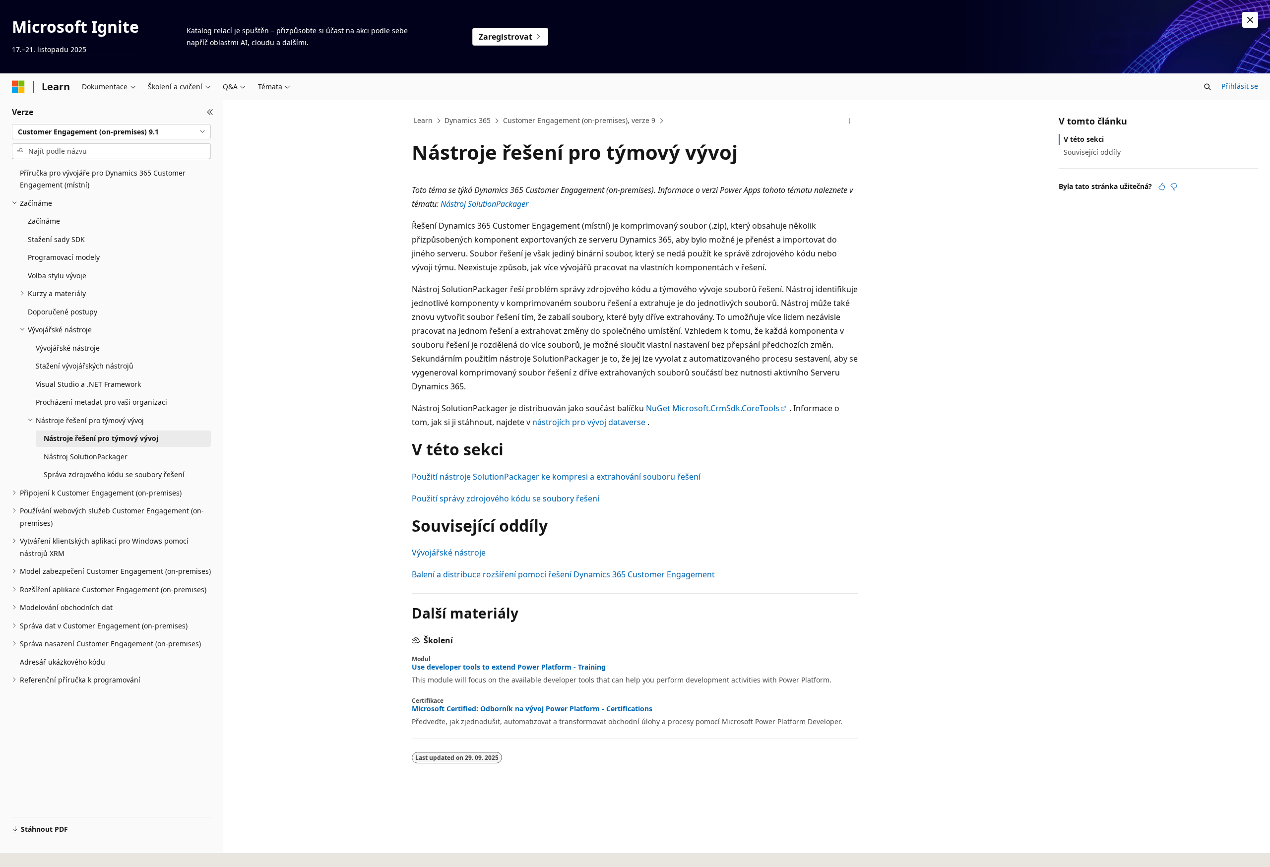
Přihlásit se (1239, 86)
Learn (423, 120)
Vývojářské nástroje (449, 552)
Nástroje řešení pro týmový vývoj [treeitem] (101, 438)
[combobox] (111, 132)
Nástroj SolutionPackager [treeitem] (85, 456)
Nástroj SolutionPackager (484, 203)
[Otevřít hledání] (1207, 87)
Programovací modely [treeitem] (64, 257)
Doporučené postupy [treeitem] (62, 311)
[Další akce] (849, 121)
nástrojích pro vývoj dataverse (588, 422)
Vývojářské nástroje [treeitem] (68, 348)
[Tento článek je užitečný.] (1162, 186)
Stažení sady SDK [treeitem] (56, 239)
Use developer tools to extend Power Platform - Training (509, 667)
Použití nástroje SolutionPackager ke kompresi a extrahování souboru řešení (556, 476)
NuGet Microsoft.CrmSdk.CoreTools (712, 408)
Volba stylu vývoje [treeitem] (57, 275)
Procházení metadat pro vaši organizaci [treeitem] (101, 402)
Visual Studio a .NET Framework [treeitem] (88, 384)
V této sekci (1084, 139)
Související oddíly (1092, 152)
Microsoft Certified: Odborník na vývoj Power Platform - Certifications (532, 708)
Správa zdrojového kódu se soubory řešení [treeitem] (114, 474)
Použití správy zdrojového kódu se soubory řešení (505, 498)
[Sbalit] (210, 112)
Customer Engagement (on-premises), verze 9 (579, 120)
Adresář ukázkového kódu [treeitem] (62, 662)
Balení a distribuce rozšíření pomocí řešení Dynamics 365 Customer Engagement (563, 574)
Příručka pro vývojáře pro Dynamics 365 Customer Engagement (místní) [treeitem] (103, 179)
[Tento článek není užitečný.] (1174, 186)
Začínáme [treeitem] (44, 221)
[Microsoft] (18, 86)
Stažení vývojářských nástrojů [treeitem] (84, 366)
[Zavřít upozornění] (1250, 20)
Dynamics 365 (467, 120)
